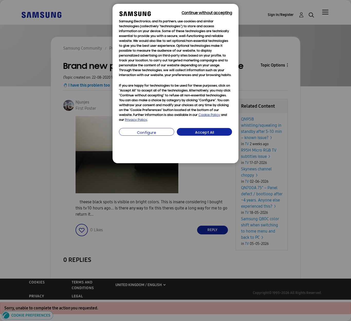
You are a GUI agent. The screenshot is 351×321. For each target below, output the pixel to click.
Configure (146, 133)
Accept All (204, 133)
